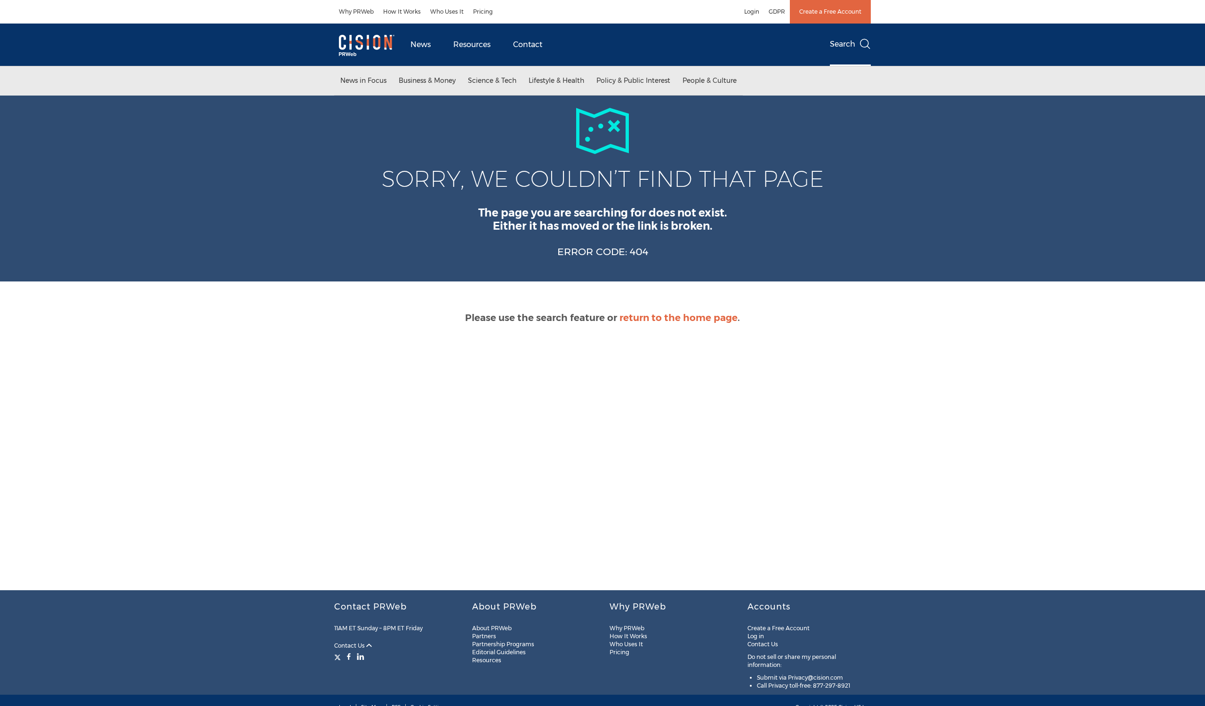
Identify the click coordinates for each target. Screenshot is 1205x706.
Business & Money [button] (427, 80)
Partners (484, 636)
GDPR (777, 11)
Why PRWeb (356, 11)
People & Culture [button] (710, 80)
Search (842, 44)
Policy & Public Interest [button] (633, 80)
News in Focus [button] (363, 80)
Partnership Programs (503, 644)
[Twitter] (338, 656)
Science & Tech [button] (492, 80)
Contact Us (350, 645)
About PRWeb (492, 628)
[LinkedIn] (360, 656)
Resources (471, 44)
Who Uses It (447, 11)
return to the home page (678, 317)
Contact (527, 44)
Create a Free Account (830, 11)
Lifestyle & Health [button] (556, 80)
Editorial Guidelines (499, 652)
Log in (755, 636)
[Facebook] (349, 656)
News (420, 44)
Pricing (483, 11)
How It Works (402, 11)
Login (751, 11)
